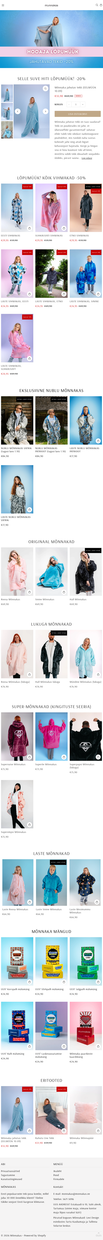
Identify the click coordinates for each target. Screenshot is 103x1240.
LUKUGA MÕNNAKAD (51, 624)
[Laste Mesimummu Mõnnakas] (85, 882)
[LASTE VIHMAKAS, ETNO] (51, 273)
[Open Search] (97, 5)
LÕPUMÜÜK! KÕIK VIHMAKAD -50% (51, 177)
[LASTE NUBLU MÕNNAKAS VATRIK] (17, 489)
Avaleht (57, 1171)
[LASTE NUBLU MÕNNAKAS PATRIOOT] (86, 420)
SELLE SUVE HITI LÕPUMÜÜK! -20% (51, 78)
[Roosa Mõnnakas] (17, 571)
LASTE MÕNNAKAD (51, 853)
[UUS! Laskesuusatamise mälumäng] (51, 1026)
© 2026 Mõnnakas (11, 1235)
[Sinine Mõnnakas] (51, 571)
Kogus (59, 104)
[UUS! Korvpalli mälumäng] (17, 961)
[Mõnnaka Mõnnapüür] (86, 1110)
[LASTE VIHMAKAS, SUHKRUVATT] (17, 338)
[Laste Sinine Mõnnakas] (51, 882)
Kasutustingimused (11, 1179)
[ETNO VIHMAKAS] (86, 208)
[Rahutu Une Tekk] (51, 1110)
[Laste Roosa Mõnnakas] (17, 882)
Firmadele (58, 1179)
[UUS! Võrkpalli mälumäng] (51, 961)
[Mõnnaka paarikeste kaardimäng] (86, 1026)
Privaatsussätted (10, 1171)
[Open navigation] (21, 5)
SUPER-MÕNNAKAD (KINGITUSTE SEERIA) (51, 706)
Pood (56, 1175)
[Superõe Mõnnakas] (51, 736)
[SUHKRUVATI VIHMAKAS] (51, 208)
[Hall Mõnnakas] (86, 571)
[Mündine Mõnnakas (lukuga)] (86, 654)
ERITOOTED (51, 1080)
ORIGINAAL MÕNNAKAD (51, 541)
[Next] (45, 111)
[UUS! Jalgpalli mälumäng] (86, 961)
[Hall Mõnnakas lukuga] (51, 654)
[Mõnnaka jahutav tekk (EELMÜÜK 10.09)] (17, 1110)
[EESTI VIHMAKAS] (17, 208)
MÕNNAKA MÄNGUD (51, 931)
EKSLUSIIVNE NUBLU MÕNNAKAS (51, 390)
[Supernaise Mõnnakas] (17, 736)
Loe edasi (87, 157)
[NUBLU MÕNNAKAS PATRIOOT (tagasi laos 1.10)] (51, 420)
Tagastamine (8, 1175)
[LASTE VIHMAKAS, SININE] (86, 273)
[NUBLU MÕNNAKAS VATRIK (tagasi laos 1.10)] (17, 420)
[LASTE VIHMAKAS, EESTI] (17, 273)
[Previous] (17, 111)
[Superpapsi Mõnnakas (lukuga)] (86, 736)
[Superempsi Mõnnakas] (17, 804)
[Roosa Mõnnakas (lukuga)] (17, 654)
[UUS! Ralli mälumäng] (17, 1026)
